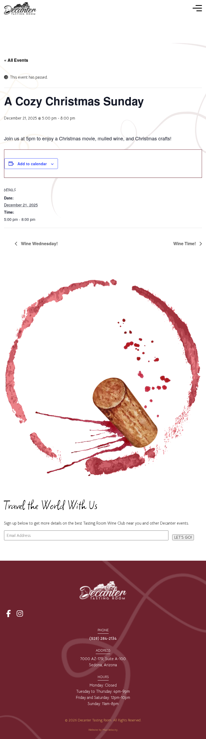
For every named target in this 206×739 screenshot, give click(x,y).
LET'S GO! (183, 537)
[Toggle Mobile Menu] (197, 8)
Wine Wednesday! (39, 243)
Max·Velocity (109, 730)
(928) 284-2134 (103, 638)
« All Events (16, 60)
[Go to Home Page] (20, 8)
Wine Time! (185, 243)
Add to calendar (32, 163)
